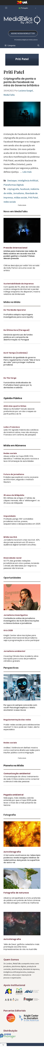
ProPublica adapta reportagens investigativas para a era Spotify (18, 315)
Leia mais (27, 171)
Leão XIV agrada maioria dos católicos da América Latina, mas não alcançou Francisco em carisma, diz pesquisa (21, 432)
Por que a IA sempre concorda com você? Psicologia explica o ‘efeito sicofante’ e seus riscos (20, 707)
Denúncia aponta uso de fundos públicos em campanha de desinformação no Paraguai (18, 337)
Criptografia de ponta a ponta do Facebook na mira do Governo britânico (21, 82)
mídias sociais (20, 197)
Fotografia (10, 814)
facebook (24, 188)
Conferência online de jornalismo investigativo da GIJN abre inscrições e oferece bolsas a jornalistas (21, 621)
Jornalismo (18, 193)
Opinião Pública (13, 398)
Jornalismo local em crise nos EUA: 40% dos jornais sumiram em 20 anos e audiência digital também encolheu (22, 542)
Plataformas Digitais (14, 184)
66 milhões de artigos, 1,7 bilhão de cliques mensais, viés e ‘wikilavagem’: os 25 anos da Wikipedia (22, 500)
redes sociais (10, 201)
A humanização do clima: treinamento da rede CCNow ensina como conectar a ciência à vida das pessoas (21, 779)
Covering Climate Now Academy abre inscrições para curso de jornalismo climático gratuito (21, 658)
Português (24, 8)
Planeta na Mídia (14, 765)
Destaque (12, 180)
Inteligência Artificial (28, 180)
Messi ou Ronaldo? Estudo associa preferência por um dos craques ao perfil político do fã (20, 411)
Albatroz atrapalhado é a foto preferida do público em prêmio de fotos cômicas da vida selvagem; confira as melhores (22, 900)
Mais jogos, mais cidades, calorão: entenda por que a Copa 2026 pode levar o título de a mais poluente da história (20, 802)
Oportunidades (12, 577)
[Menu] (6, 7)
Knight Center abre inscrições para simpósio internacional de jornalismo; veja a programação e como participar (22, 638)
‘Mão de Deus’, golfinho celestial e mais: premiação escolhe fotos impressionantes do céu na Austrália (22, 947)
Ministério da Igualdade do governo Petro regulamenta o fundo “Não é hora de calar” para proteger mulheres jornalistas (22, 361)
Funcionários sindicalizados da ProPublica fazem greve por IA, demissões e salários (18, 385)
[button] (38, 45)
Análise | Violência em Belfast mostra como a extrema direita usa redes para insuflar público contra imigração (22, 750)
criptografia (13, 188)
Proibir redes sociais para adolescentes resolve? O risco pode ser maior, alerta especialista (22, 727)
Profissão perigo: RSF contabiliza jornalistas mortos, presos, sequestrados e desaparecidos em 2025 (22, 521)
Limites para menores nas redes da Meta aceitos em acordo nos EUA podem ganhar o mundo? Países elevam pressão (20, 255)
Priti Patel (33, 197)
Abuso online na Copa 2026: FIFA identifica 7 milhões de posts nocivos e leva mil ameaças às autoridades (21, 458)
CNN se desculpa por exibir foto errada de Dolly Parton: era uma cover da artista (21, 268)
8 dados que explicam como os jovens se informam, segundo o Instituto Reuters (21, 479)
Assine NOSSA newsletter (23, 33)
